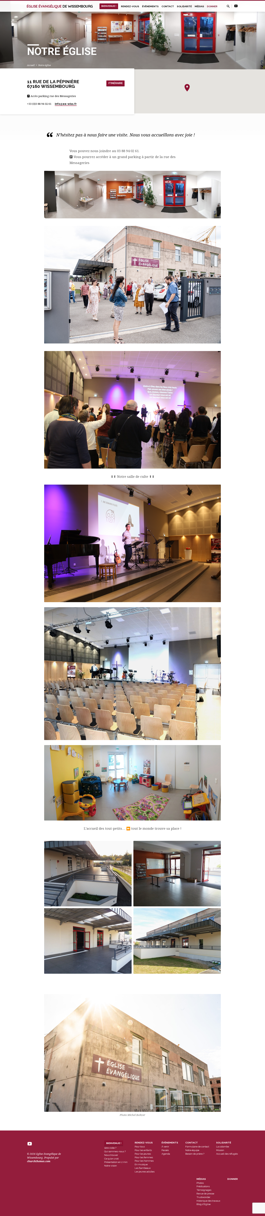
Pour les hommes (144, 1160)
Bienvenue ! (108, 6)
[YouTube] (236, 6)
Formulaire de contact (197, 1146)
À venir (165, 1146)
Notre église (44, 65)
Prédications (203, 1186)
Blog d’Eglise (203, 1204)
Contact (168, 6)
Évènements (150, 6)
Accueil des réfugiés (227, 1153)
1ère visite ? (110, 1148)
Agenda (166, 1153)
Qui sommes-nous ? (115, 1151)
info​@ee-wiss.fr (66, 103)
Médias (199, 6)
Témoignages (203, 1190)
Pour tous (140, 1146)
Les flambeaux (143, 1168)
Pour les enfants (143, 1150)
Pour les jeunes (143, 1153)
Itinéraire (115, 83)
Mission (220, 1150)
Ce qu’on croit (111, 1158)
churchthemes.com (38, 1161)
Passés (165, 1150)
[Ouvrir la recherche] (228, 6)
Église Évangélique (60, 6)
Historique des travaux (208, 1200)
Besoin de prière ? (194, 1153)
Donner (212, 6)
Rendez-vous (130, 6)
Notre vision (110, 1165)
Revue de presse (205, 1193)
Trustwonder (203, 1197)
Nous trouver (111, 1155)
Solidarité (184, 6)
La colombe (222, 1146)
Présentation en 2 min (115, 1162)
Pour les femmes (144, 1157)
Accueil (31, 65)
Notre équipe (192, 1150)
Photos (200, 1183)
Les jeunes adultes (144, 1171)
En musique (141, 1164)
